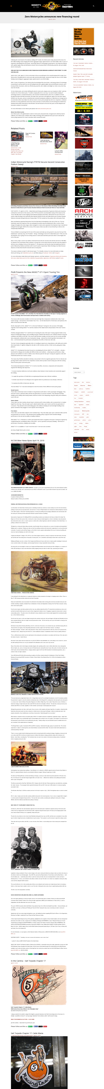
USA (83, 429)
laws (75, 404)
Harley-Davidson (79, 401)
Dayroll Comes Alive (30, 134)
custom (83, 392)
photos (84, 420)
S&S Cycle (13, 258)
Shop (80, 426)
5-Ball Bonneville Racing (17, 1035)
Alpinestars (46, 258)
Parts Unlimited (31, 258)
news (75, 417)
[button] (93, 6)
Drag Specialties (39, 258)
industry (88, 401)
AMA (83, 382)
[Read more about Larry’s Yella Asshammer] (61, 140)
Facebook (45, 253)
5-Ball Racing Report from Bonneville (15, 144)
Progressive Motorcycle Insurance (58, 256)
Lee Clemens (19, 152)
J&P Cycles (60, 258)
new (88, 414)
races (75, 423)
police (89, 420)
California (81, 388)
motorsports (77, 414)
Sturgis (85, 426)
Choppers (76, 392)
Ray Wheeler (18, 154)
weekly (87, 429)
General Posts (14, 147)
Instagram (56, 253)
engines (81, 395)
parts (87, 417)
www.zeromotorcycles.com (44, 108)
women (75, 432)
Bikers (89, 385)
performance (77, 420)
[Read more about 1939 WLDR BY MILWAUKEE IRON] (46, 135)
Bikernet (82, 385)
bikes (75, 388)
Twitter (50, 253)
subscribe (76, 429)
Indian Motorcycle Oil (21, 258)
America (88, 382)
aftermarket (76, 382)
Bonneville (17, 149)
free (75, 398)
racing (80, 423)
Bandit (76, 385)
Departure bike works (16, 151)
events (87, 395)
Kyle (15, 152)
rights (75, 426)
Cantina (88, 389)
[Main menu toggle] (11, 6)
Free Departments (27, 442)
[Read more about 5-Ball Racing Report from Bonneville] (17, 136)
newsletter (81, 417)
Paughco (13, 154)
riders (86, 423)
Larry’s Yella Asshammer (59, 151)
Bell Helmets (53, 258)
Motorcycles (85, 411)
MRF (83, 414)
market (87, 404)
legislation (81, 404)
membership (77, 407)
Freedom (80, 398)
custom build (90, 392)
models (84, 407)
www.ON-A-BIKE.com (15, 950)
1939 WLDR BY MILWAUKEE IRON (46, 141)
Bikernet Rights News (17, 442)
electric (75, 395)
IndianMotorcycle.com (28, 253)
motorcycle (76, 411)
